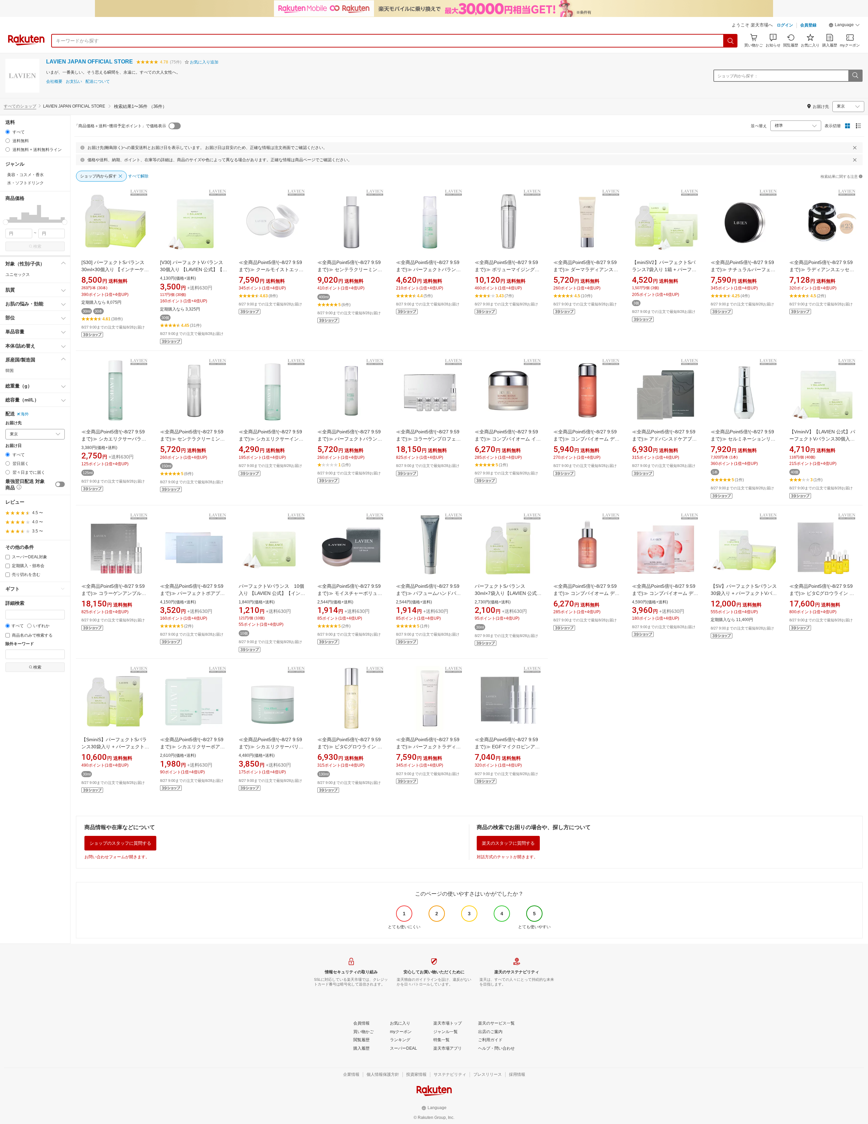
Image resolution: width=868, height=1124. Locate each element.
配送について (97, 81)
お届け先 (13, 423)
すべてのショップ (20, 106)
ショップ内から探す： (737, 76)
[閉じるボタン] (855, 147)
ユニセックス (17, 274)
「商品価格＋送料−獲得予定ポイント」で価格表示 (120, 126)
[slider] (5, 222)
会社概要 (54, 81)
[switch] (60, 484)
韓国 (9, 370)
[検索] (730, 41)
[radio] (7, 132)
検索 (37, 246)
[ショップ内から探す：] (855, 75)
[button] (844, 25)
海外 (25, 414)
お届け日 (13, 446)
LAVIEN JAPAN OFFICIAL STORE (89, 61)
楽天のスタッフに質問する (508, 843)
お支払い (74, 81)
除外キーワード (19, 644)
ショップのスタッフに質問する (120, 843)
